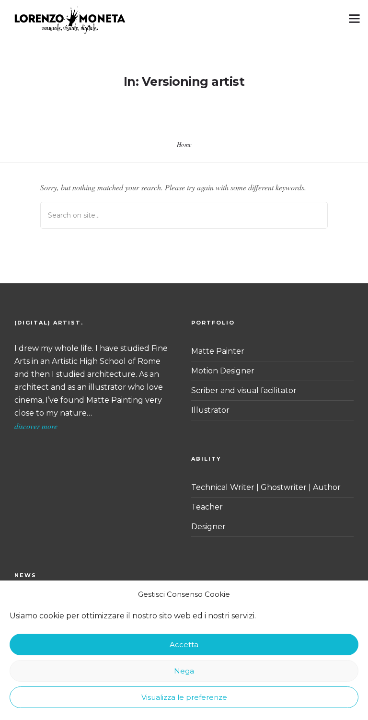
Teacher (207, 506)
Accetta (184, 644)
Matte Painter (217, 351)
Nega (184, 670)
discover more (36, 426)
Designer (208, 526)
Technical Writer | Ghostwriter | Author (266, 487)
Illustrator (210, 410)
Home (184, 144)
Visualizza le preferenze (184, 697)
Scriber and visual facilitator (244, 390)
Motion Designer (222, 370)
